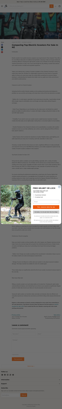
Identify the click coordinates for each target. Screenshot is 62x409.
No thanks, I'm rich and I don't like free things (46, 212)
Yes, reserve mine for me (46, 207)
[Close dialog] (59, 187)
